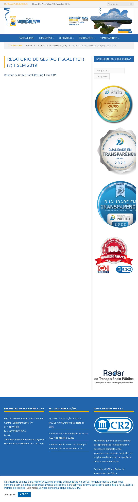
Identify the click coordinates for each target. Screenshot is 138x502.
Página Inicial (26, 37)
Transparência (108, 37)
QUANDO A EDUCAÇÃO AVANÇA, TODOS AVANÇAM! (52, 4)
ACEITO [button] (24, 494)
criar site (114, 440)
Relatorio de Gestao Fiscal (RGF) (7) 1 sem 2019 (30, 75)
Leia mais (31, 487)
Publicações (86, 37)
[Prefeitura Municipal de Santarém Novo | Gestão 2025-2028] (69, 20)
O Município (45, 37)
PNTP (108, 469)
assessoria (99, 448)
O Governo (65, 37)
